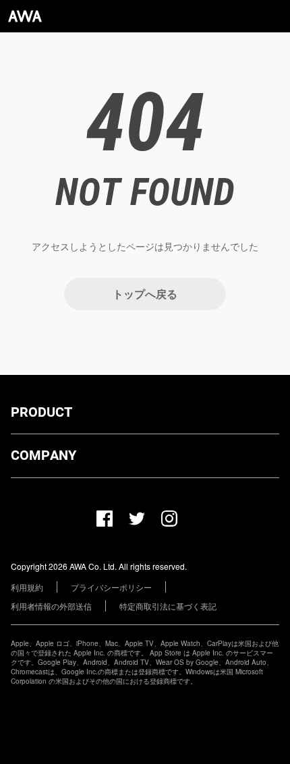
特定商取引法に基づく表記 (167, 606)
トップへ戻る (145, 293)
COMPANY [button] (43, 455)
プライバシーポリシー (111, 587)
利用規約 (27, 587)
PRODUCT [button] (41, 412)
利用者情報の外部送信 (51, 606)
